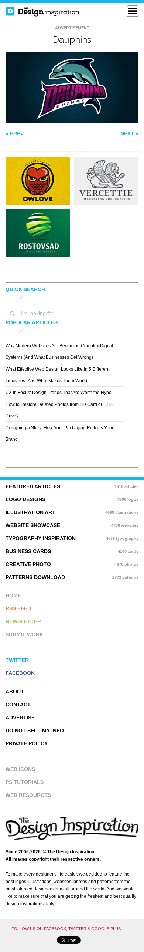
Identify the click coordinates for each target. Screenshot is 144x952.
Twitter (17, 660)
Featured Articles (72, 486)
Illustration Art (72, 512)
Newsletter (23, 621)
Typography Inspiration (72, 538)
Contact (18, 705)
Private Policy (27, 743)
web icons (20, 769)
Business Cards (72, 551)
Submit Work (24, 634)
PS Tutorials (25, 782)
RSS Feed (18, 608)
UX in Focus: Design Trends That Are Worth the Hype (59, 392)
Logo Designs (72, 499)
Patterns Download (72, 577)
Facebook (20, 673)
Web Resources (28, 795)
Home (13, 595)
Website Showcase (72, 525)
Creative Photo (72, 564)
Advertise (20, 717)
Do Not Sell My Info (35, 730)
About (15, 692)
